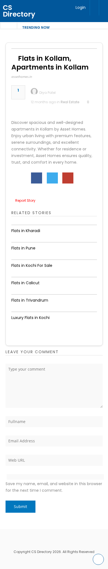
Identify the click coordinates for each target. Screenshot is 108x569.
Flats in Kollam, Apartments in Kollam (50, 63)
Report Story (25, 200)
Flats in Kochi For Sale (31, 265)
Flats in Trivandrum (29, 300)
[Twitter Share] (52, 178)
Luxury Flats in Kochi (30, 317)
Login (81, 7)
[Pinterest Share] (67, 178)
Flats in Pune (23, 248)
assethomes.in (21, 76)
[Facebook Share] (36, 178)
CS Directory (19, 11)
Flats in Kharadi (25, 230)
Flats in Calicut (25, 283)
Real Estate (70, 102)
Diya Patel (47, 92)
